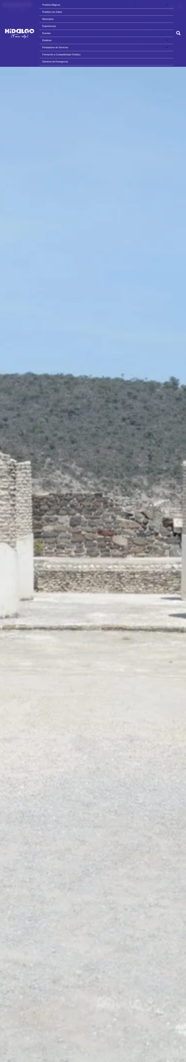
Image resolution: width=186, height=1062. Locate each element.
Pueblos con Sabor (52, 12)
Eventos (46, 33)
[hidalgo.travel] (19, 33)
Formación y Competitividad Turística (61, 54)
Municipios (47, 19)
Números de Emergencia (55, 61)
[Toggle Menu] (166, 5)
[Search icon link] (178, 34)
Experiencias (49, 26)
